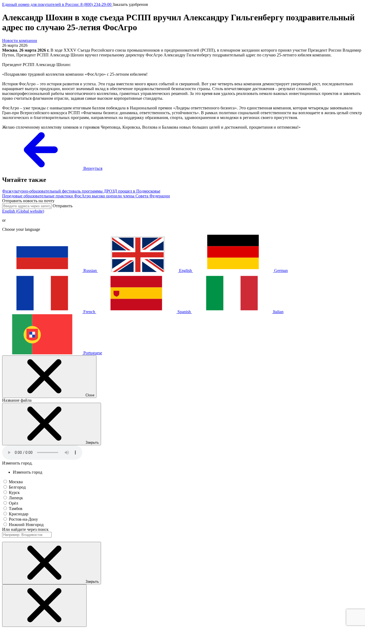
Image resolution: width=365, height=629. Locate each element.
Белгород (17, 487)
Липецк (16, 498)
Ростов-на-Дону (23, 519)
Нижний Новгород (26, 524)
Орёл (13, 503)
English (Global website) (23, 211)
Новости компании (19, 40)
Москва (16, 482)
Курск (14, 492)
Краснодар (18, 514)
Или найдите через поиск (25, 529)
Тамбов (15, 508)
